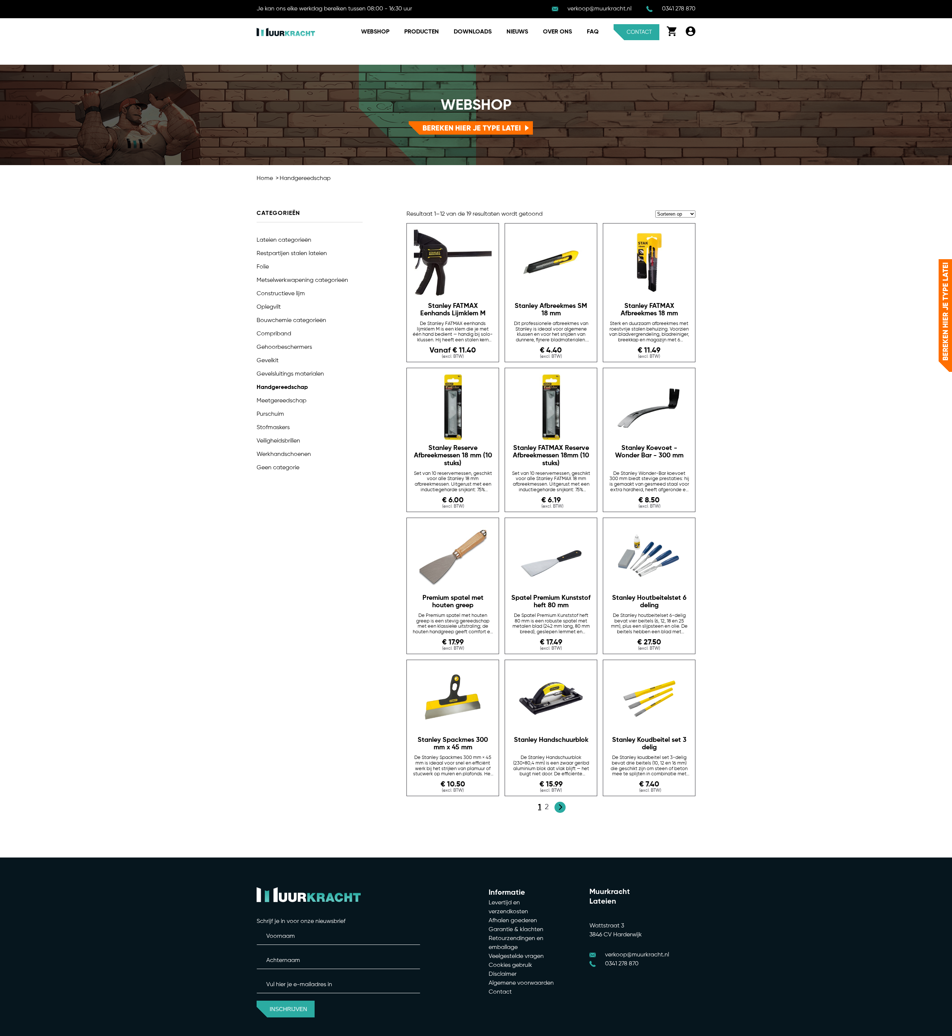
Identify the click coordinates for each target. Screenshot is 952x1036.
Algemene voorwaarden (521, 983)
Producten (421, 32)
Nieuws (517, 32)
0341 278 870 (678, 9)
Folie (263, 267)
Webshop (375, 32)
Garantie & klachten (516, 930)
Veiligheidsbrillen (278, 441)
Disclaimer (503, 974)
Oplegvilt (269, 307)
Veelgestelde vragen (516, 956)
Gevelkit (268, 361)
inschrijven (288, 1009)
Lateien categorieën (284, 240)
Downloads (473, 32)
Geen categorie (278, 468)
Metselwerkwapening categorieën (302, 280)
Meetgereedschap (281, 401)
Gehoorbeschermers (284, 347)
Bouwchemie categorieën (291, 321)
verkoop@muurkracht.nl (599, 9)
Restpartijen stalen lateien (292, 254)
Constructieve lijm (281, 294)
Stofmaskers (273, 428)
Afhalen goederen (513, 921)
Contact (639, 32)
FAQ (593, 32)
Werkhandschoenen (284, 454)
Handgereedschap (305, 178)
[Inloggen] (690, 35)
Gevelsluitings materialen (290, 374)
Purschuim (270, 414)
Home (265, 178)
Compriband (274, 334)
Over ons (557, 32)
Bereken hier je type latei (471, 127)
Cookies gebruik (510, 965)
